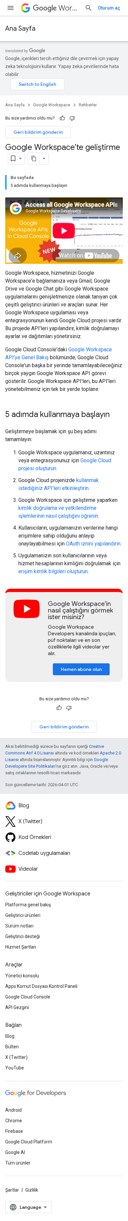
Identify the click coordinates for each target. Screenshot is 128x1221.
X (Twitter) (16, 1057)
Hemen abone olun (81, 669)
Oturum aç (109, 8)
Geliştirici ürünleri (22, 915)
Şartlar (12, 1190)
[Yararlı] (62, 118)
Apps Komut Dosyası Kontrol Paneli (41, 986)
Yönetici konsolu (22, 975)
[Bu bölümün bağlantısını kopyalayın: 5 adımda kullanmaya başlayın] (116, 415)
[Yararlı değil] (72, 118)
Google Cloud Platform (28, 1141)
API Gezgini (17, 1007)
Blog (9, 1036)
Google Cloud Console (27, 996)
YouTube (14, 1067)
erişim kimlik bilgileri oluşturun (53, 571)
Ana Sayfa (20, 28)
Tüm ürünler (18, 1163)
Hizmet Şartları (20, 947)
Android (13, 1110)
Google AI (15, 1152)
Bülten (12, 1046)
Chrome (13, 1120)
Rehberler (88, 104)
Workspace (68, 8)
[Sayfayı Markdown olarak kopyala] (34, 158)
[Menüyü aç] (10, 8)
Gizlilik (31, 1190)
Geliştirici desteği (22, 936)
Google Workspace (51, 104)
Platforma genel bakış (28, 904)
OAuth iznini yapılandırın (93, 544)
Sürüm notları (19, 925)
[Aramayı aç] (89, 8)
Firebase (14, 1131)
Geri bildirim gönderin (38, 132)
